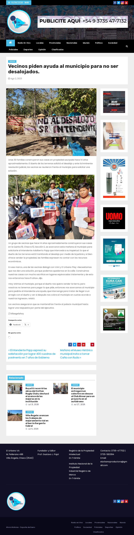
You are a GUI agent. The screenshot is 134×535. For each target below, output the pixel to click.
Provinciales (55, 43)
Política (98, 43)
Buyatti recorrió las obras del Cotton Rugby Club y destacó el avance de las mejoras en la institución (37, 395)
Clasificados (58, 49)
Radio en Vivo (24, 43)
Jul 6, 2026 (33, 429)
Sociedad (112, 43)
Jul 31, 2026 (33, 404)
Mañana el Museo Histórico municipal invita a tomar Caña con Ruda (76, 353)
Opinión (42, 49)
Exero (32, 527)
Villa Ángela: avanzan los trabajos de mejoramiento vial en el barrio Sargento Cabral (37, 420)
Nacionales (72, 43)
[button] (127, 46)
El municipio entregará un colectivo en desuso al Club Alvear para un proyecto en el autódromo (83, 395)
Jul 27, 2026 (79, 404)
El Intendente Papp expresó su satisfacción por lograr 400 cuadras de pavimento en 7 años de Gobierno (31, 353)
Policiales (13, 49)
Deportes (28, 49)
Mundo (86, 43)
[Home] (10, 43)
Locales (40, 43)
